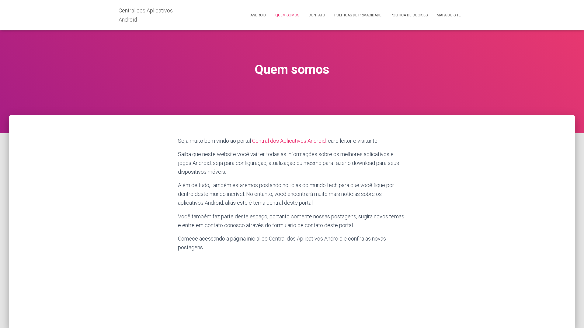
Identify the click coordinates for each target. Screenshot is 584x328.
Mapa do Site (449, 15)
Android (258, 15)
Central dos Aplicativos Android (289, 141)
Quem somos (287, 15)
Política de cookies (409, 15)
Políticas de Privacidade (357, 15)
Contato (316, 15)
